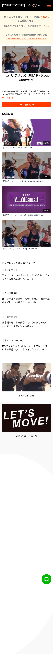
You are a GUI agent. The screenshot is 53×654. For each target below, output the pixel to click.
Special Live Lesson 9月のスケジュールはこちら (27, 38)
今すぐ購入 (25, 104)
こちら (43, 17)
